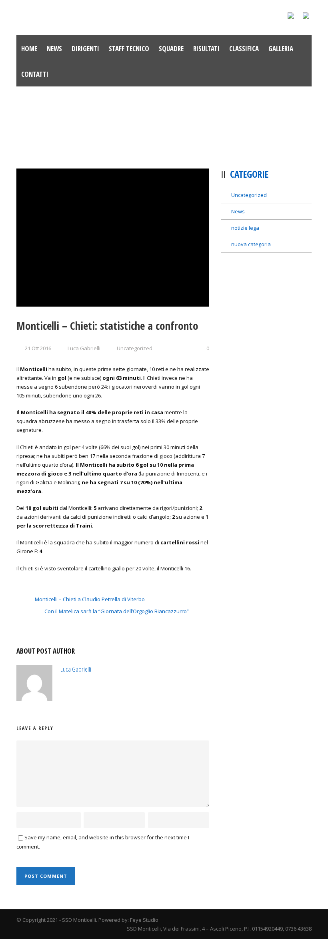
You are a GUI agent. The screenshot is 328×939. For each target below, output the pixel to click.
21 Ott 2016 (38, 348)
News (54, 48)
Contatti (34, 74)
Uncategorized (134, 348)
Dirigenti (85, 48)
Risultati (206, 48)
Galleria (280, 48)
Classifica (244, 48)
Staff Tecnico (129, 48)
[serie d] (112, 237)
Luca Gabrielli (84, 348)
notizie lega (245, 227)
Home (29, 48)
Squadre (171, 48)
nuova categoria (251, 244)
